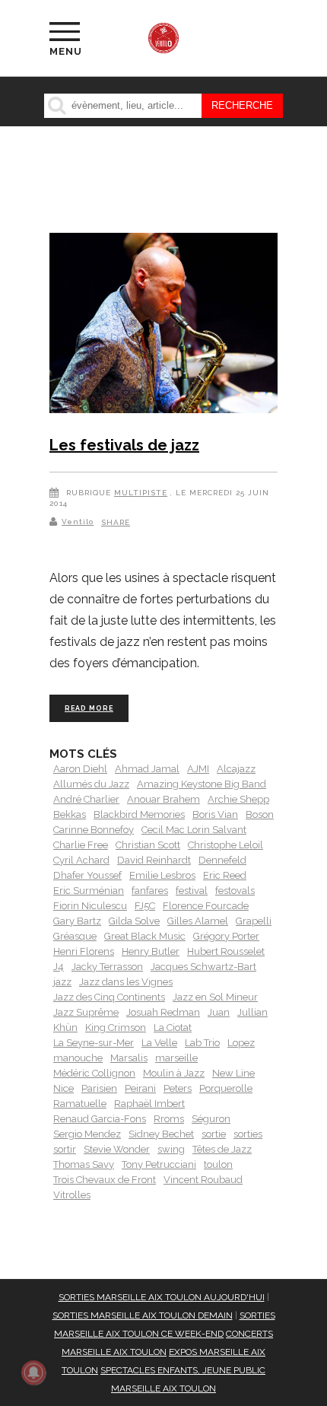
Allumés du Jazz (91, 784)
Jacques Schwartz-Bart (203, 966)
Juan (219, 1012)
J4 (58, 966)
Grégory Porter (226, 936)
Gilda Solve (134, 921)
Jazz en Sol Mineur (215, 997)
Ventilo (78, 521)
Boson (260, 814)
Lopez (241, 1042)
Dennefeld (222, 860)
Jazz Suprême (86, 1012)
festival (192, 890)
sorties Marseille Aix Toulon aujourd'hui (162, 1297)
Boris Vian (215, 814)
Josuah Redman (163, 1012)
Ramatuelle (79, 1103)
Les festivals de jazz (124, 445)
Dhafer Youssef (87, 875)
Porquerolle (225, 1088)
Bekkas (69, 814)
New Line (233, 1073)
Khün (65, 1027)
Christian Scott (148, 845)
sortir (64, 1149)
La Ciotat (173, 1027)
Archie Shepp (238, 799)
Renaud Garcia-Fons (99, 1118)
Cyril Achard (81, 860)
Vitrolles (71, 1195)
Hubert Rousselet (226, 951)
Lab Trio (202, 1042)
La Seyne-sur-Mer (93, 1042)
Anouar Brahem (163, 799)
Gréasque (75, 936)
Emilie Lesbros (162, 875)
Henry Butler (150, 951)
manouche (78, 1058)
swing (171, 1149)
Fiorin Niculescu (90, 905)
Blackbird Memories (139, 814)
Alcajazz (236, 769)
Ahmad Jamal (147, 769)
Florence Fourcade (206, 905)
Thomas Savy (83, 1164)
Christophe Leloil (225, 845)
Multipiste (140, 492)
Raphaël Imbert (149, 1103)
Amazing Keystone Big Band (201, 784)
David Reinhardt (154, 860)
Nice (63, 1088)
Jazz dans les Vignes (126, 982)
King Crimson (115, 1027)
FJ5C (145, 905)
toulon (218, 1164)
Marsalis (129, 1058)
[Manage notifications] (33, 1372)
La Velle (159, 1042)
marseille (176, 1058)
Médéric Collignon (94, 1073)
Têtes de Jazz (222, 1149)
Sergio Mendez (87, 1134)
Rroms (169, 1118)
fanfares (150, 890)
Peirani (140, 1088)
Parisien (99, 1088)
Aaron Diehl (80, 769)
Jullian (252, 1012)
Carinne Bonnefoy (93, 829)
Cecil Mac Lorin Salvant (193, 829)
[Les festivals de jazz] (163, 326)
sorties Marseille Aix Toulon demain (142, 1315)
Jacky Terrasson (107, 966)
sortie (214, 1134)
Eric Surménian (88, 890)
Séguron (211, 1118)
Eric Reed (224, 875)
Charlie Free (80, 845)
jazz (62, 982)
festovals (235, 890)
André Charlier (86, 799)
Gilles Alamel (197, 921)
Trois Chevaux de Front (104, 1179)
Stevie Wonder (117, 1149)
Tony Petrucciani (159, 1164)
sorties (247, 1134)
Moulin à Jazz (174, 1073)
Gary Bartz (77, 921)
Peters (178, 1088)
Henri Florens (83, 951)
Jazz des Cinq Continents (109, 997)
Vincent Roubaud (203, 1179)
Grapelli (253, 921)
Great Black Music (145, 936)
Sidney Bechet (161, 1134)
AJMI (198, 769)
